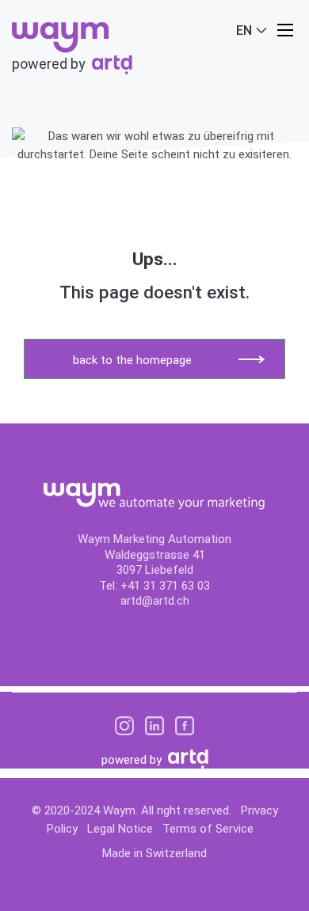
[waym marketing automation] (60, 36)
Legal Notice (120, 829)
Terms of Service (208, 829)
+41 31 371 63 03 (165, 586)
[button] (285, 30)
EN (245, 30)
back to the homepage (132, 360)
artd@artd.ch (154, 601)
